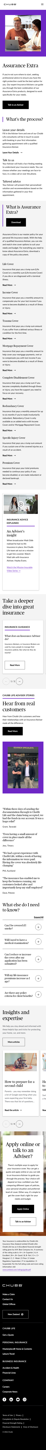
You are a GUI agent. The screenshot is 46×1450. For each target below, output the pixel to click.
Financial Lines (9, 1373)
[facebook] (4, 1399)
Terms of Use (8, 1415)
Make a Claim (9, 1294)
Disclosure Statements (11, 1427)
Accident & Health (11, 1368)
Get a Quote (8, 1335)
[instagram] (24, 1399)
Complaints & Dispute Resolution (16, 1419)
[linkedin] (11, 1399)
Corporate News (10, 1392)
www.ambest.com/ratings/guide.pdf (17, 1270)
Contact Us (8, 1299)
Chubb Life (9, 1328)
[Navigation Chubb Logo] (10, 5)
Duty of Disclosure (30, 1427)
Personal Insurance (15, 1342)
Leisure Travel (9, 1354)
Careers (6, 1387)
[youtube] (18, 1399)
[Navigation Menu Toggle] (42, 4)
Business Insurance (14, 1361)
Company (8, 1380)
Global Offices (9, 1304)
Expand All (38, 917)
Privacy (18, 1415)
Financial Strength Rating (12, 1423)
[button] (21, 541)
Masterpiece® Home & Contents (17, 1349)
